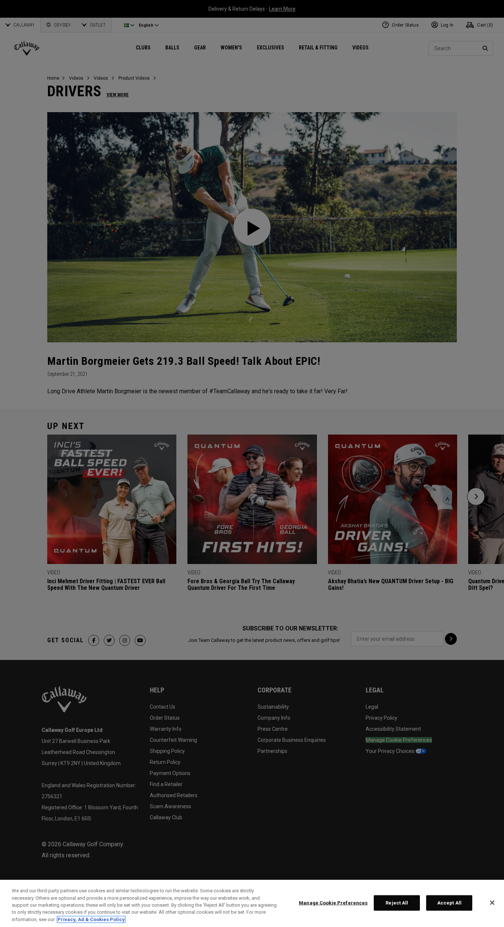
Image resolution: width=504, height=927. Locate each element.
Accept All (449, 903)
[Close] (492, 903)
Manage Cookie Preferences (333, 903)
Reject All (397, 903)
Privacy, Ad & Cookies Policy (91, 919)
